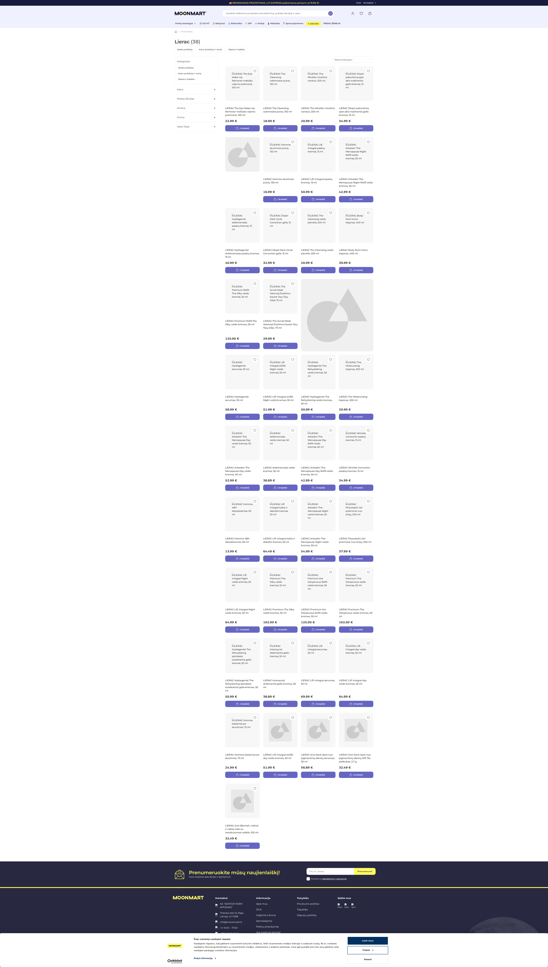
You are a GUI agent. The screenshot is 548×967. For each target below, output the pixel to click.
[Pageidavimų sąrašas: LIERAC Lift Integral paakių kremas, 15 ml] (330, 142)
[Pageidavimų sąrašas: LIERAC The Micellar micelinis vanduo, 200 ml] (330, 71)
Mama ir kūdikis (236, 49)
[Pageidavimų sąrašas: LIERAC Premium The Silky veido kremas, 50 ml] (292, 572)
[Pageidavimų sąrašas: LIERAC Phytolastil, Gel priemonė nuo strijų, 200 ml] (368, 501)
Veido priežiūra (184, 49)
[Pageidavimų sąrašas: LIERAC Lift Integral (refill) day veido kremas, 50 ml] (292, 717)
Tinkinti (366, 950)
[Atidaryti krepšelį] (369, 13)
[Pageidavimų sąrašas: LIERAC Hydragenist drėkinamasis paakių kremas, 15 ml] (254, 212)
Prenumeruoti (364, 871)
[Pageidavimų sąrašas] (361, 13)
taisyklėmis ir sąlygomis (334, 879)
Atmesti (368, 959)
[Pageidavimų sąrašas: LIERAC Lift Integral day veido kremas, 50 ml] (368, 643)
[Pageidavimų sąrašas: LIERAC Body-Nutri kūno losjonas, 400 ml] (368, 212)
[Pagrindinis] (176, 32)
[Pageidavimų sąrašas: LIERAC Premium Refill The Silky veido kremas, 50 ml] (254, 283)
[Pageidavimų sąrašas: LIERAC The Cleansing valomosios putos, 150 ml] (292, 71)
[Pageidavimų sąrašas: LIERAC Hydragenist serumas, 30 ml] (254, 359)
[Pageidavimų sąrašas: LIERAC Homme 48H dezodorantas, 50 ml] (254, 501)
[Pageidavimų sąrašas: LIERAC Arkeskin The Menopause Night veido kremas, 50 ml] (330, 501)
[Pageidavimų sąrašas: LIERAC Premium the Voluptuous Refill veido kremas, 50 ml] (330, 572)
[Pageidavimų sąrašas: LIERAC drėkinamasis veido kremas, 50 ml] (292, 430)
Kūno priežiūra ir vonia (210, 49)
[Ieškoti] (330, 13)
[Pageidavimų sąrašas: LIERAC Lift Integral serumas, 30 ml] (330, 643)
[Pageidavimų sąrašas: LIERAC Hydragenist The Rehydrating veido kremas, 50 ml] (330, 359)
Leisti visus (367, 940)
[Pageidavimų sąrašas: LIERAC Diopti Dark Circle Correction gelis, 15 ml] (292, 212)
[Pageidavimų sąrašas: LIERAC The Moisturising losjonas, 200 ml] (368, 359)
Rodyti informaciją (203, 958)
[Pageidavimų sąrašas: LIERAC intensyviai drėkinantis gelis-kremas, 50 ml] (292, 643)
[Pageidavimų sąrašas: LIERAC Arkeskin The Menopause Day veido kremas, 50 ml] (254, 430)
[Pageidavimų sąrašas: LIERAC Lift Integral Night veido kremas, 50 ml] (254, 572)
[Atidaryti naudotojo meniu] (352, 13)
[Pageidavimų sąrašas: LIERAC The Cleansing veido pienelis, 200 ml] (330, 212)
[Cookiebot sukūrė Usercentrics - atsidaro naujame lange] (174, 961)
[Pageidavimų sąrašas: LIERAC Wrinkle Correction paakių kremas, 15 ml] (368, 430)
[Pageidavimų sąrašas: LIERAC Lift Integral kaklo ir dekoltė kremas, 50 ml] (292, 501)
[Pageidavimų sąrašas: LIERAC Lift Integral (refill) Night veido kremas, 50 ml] (292, 359)
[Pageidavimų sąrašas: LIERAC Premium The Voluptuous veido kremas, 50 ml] (368, 572)
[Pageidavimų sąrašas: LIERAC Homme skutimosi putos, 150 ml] (292, 142)
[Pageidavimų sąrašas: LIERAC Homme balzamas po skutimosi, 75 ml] (254, 717)
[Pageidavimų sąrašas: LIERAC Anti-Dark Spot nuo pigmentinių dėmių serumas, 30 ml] (330, 717)
